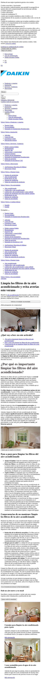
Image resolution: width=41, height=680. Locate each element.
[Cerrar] (8, 210)
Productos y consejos (11, 83)
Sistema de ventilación (11, 255)
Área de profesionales (11, 55)
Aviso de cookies (10, 43)
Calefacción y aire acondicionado (15, 265)
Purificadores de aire (11, 253)
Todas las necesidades (11, 273)
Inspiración (8, 85)
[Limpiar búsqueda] (2, 96)
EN (6, 62)
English (7, 207)
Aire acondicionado (10, 263)
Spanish (7, 205)
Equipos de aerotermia (11, 250)
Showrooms (8, 88)
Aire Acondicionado (11, 252)
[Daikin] (15, 80)
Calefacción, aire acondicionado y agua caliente (19, 267)
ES (2, 65)
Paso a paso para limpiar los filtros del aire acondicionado (22, 342)
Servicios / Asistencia (11, 87)
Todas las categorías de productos (15, 257)
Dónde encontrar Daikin (12, 57)
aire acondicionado (13, 295)
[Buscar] (5, 96)
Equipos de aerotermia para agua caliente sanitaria (20, 268)
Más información (10, 637)
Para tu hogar (9, 54)
